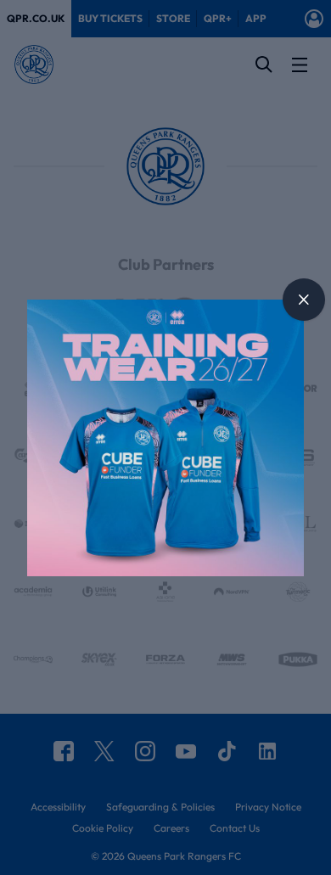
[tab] (304, 299)
